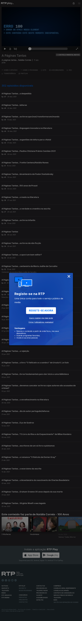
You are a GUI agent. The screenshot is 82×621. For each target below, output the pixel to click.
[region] (41, 310)
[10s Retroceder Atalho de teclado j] (8, 618)
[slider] (48, 618)
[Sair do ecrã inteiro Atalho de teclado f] (78, 618)
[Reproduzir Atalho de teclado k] (3, 618)
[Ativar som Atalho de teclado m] (13, 618)
